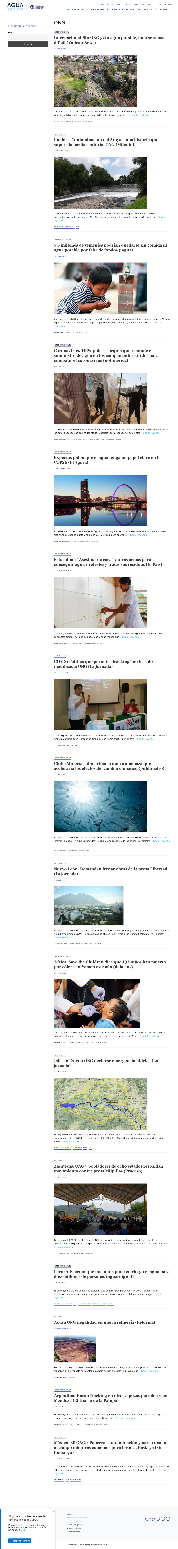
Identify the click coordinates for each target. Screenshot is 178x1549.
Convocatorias (139, 4)
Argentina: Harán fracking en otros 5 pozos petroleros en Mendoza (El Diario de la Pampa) (111, 1398)
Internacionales (62, 239)
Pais (68, 745)
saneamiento (78, 643)
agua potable (59, 332)
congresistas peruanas (63, 1304)
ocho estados (59, 1253)
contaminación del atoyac (64, 227)
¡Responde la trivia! (21, 1541)
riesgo (96, 439)
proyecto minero (84, 1304)
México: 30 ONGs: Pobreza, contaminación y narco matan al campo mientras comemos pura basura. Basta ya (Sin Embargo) (110, 1447)
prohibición (87, 121)
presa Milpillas (87, 1253)
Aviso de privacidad (74, 1528)
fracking (57, 745)
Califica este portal (73, 1532)
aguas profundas (60, 851)
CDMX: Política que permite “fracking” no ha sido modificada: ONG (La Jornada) (103, 664)
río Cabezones (86, 944)
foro (85, 1148)
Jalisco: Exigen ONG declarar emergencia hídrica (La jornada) (106, 1063)
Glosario (70, 1514)
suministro (110, 439)
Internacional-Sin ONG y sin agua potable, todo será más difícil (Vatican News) (109, 40)
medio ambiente (97, 1424)
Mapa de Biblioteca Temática (77, 1518)
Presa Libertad (74, 944)
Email (10, 33)
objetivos (63, 643)
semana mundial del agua (94, 643)
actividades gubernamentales (65, 121)
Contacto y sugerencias (75, 1525)
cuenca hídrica (75, 1424)
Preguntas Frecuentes (75, 1521)
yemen (86, 332)
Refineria (71, 1377)
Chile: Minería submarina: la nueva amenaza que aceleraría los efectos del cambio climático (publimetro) (109, 766)
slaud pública (75, 1480)
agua (56, 439)
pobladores (75, 1253)
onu (97, 541)
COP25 (88, 541)
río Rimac (110, 1304)
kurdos (85, 439)
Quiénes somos (107, 4)
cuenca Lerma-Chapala (62, 1148)
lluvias (78, 1042)
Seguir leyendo (138, 115)
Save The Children (94, 1042)
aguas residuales (60, 1042)
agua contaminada (61, 1424)
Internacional (61, 32)
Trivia (150, 4)
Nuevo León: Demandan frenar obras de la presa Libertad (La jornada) (110, 871)
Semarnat (97, 944)
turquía (118, 439)
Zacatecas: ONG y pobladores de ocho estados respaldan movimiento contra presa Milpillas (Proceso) (108, 1168)
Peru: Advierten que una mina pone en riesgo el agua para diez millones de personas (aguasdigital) (112, 1274)
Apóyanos (168, 4)
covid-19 (75, 332)
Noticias (119, 4)
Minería (82, 851)
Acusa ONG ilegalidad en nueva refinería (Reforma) (104, 1322)
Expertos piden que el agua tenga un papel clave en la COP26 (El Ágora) (107, 460)
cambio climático (66, 541)
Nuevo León (58, 944)
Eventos (128, 4)
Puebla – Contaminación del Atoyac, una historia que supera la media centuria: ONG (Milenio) (106, 142)
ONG (79, 121)
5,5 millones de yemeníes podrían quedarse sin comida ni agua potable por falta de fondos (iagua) (110, 247)
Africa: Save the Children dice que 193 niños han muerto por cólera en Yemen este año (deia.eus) (110, 964)
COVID (68, 332)
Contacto (158, 4)
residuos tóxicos (99, 1304)
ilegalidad (58, 1377)
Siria (102, 439)
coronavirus (64, 439)
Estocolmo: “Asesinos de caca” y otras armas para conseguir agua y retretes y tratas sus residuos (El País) (108, 562)
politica (74, 745)
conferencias (79, 541)
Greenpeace (73, 851)
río (110, 1424)
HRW (79, 439)
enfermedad (77, 1148)
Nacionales (60, 134)
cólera (71, 1042)
